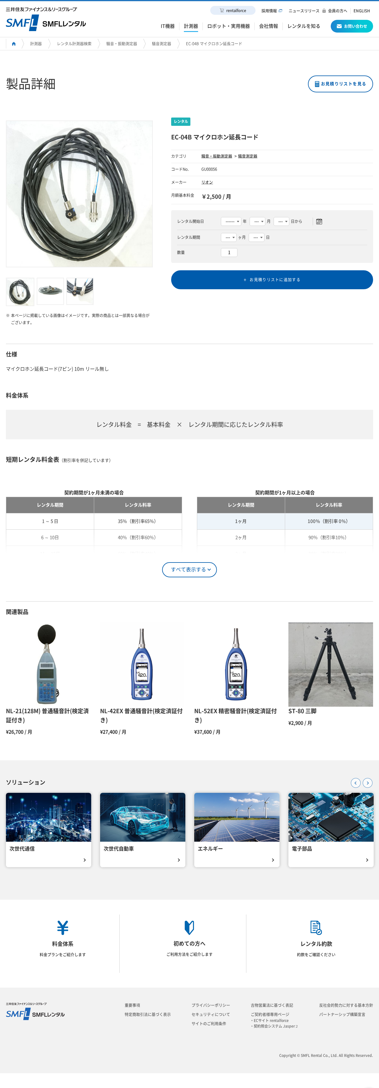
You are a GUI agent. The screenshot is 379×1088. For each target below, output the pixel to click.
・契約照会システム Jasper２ (276, 1026)
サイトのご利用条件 (209, 1024)
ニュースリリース (304, 11)
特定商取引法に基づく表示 (148, 1014)
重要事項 (132, 1005)
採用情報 (269, 11)
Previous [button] (354, 781)
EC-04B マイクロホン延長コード (214, 44)
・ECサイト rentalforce (271, 1020)
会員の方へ (337, 11)
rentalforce (236, 10)
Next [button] (366, 781)
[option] (79, 193)
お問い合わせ (355, 26)
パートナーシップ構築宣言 (342, 1014)
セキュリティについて (211, 1014)
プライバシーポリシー (211, 1005)
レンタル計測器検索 (74, 44)
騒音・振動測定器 (121, 44)
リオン (207, 182)
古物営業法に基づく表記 (272, 1005)
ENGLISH (362, 11)
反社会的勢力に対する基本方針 (346, 1005)
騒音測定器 (161, 44)
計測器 (36, 44)
